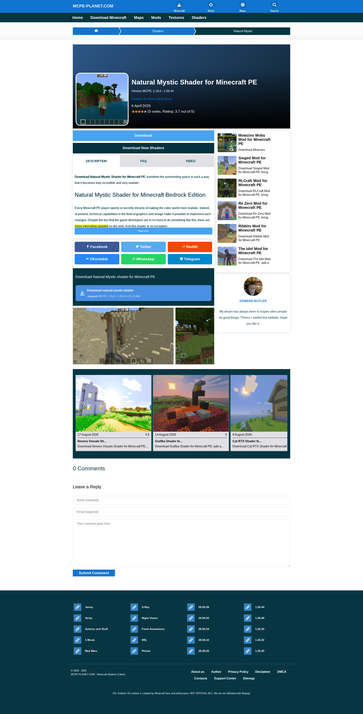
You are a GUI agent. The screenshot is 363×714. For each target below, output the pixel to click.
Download (143, 135)
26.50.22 (204, 639)
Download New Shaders (143, 148)
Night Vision (150, 618)
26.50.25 (204, 618)
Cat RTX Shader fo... (247, 441)
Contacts (200, 678)
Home (77, 17)
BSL (144, 639)
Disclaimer (262, 671)
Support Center (225, 678)
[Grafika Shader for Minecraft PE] (191, 403)
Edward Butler (253, 301)
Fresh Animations (153, 628)
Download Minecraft (108, 17)
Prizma (146, 650)
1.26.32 (259, 639)
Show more (143, 231)
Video (190, 161)
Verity (88, 618)
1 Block (90, 639)
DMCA (281, 671)
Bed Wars (91, 650)
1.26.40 (259, 618)
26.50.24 (204, 628)
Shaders (199, 17)
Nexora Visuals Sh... (92, 441)
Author (216, 671)
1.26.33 (259, 628)
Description (96, 161)
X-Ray (145, 607)
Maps (139, 17)
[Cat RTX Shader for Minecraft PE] (268, 403)
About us (197, 671)
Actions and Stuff (96, 628)
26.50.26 (204, 607)
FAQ (143, 161)
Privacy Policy (238, 671)
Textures (176, 17)
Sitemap (249, 678)
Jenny (89, 607)
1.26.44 (259, 607)
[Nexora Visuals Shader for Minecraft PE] (113, 403)
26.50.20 (204, 650)
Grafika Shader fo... (168, 441)
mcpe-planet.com (93, 6)
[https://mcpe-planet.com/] (96, 31)
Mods (156, 17)
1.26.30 (259, 650)
